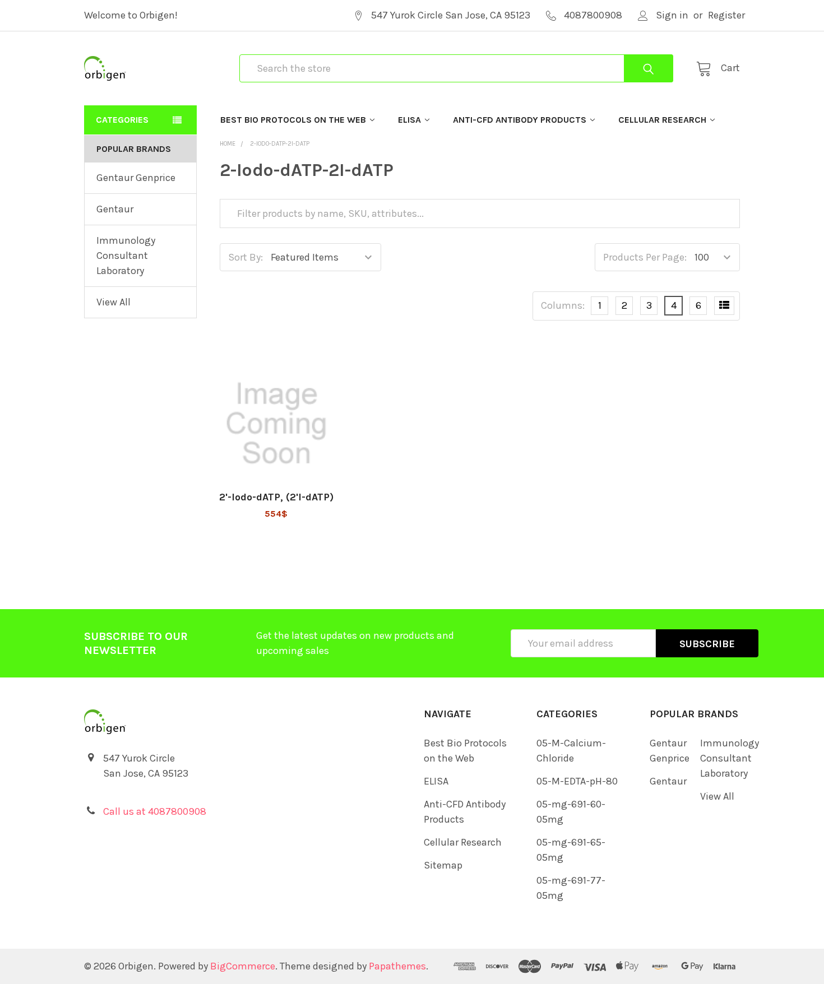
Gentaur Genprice (135, 177)
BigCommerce (242, 966)
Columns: (563, 305)
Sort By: (245, 257)
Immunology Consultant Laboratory (125, 255)
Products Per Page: (645, 257)
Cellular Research (662, 119)
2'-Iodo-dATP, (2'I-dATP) (276, 497)
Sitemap (443, 865)
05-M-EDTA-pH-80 (577, 781)
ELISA (409, 119)
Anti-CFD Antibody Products (519, 119)
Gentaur (114, 209)
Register (726, 15)
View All (113, 302)
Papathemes (397, 966)
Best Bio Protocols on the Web (293, 119)
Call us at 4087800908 (154, 811)
